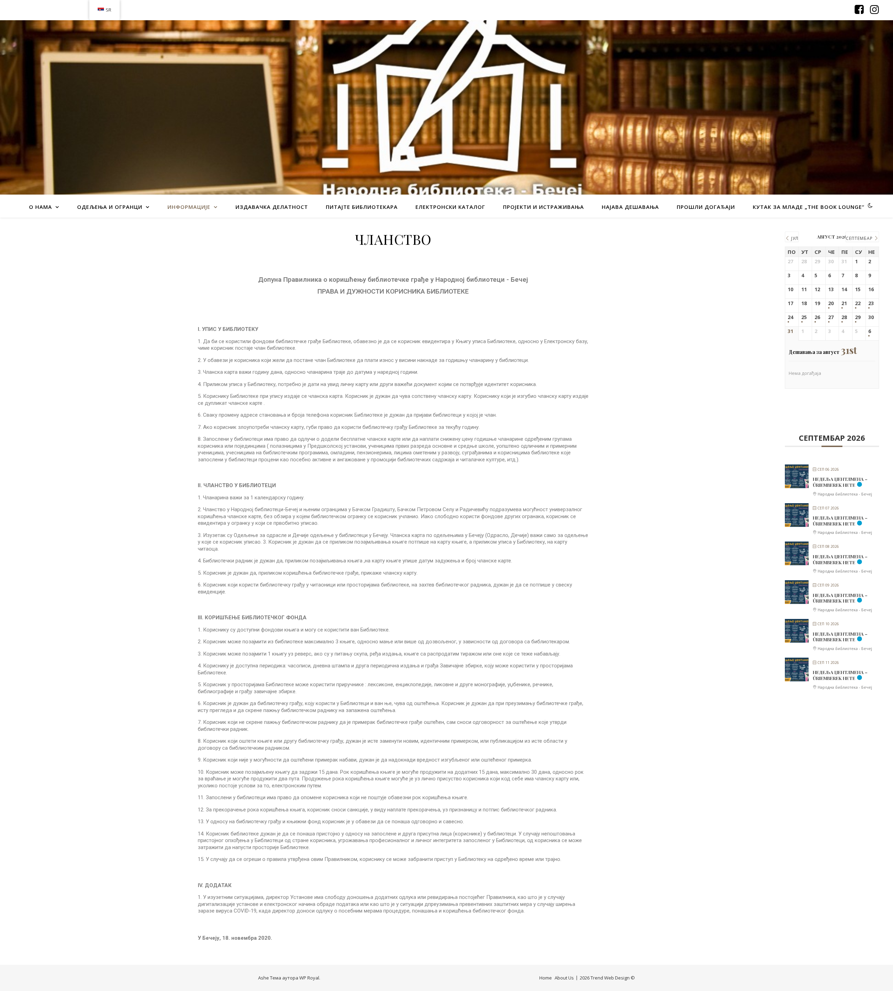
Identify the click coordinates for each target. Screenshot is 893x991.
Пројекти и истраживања (543, 206)
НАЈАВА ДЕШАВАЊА (630, 206)
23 (871, 304)
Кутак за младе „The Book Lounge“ (808, 206)
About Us (564, 978)
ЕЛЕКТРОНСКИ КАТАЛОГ (450, 206)
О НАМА (40, 206)
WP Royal (309, 978)
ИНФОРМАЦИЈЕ (188, 206)
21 (844, 304)
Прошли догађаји (706, 206)
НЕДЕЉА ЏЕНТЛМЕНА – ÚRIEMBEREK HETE (840, 482)
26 (817, 317)
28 (844, 317)
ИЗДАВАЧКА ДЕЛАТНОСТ (271, 206)
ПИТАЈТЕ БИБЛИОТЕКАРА (362, 206)
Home (545, 978)
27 (831, 317)
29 (858, 317)
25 (804, 317)
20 (831, 304)
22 (858, 304)
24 (790, 317)
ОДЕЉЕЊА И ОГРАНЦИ (109, 206)
